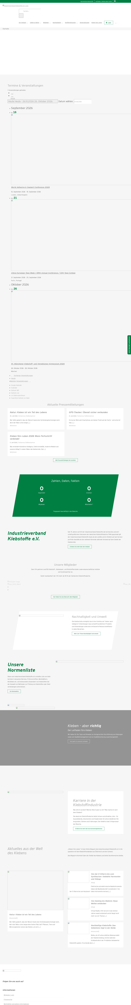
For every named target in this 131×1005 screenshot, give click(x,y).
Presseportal (8, 999)
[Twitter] (6, 986)
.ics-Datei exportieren (18, 395)
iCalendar (14, 388)
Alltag (92, 882)
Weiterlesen (13, 425)
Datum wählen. (66, 101)
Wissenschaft (13, 918)
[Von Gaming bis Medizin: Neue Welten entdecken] (78, 903)
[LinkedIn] (13, 986)
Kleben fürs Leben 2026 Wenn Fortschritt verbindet (31, 437)
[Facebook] (3, 986)
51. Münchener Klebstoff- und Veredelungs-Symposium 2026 (38, 363)
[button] (115, 22)
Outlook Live (15, 393)
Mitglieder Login (9, 995)
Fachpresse (22, 416)
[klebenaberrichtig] (16, 705)
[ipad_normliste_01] (89, 661)
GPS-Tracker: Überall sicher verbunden (88, 412)
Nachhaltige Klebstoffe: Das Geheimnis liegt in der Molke (103, 926)
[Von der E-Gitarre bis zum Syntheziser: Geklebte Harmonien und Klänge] (78, 877)
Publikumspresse (30, 416)
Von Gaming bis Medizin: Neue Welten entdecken (104, 902)
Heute (13, 98)
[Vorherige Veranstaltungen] (12, 92)
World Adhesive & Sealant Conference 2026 (30, 187)
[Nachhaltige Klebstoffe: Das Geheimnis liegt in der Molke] (78, 928)
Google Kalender (16, 385)
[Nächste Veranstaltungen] (12, 95)
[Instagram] (8, 986)
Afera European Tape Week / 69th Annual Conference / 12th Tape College (43, 273)
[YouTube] (11, 986)
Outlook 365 (15, 390)
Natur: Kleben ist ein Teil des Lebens (28, 412)
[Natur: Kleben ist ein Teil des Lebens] (35, 890)
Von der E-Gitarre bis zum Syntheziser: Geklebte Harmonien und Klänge (105, 876)
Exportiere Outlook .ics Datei (20, 398)
